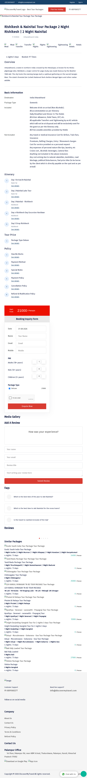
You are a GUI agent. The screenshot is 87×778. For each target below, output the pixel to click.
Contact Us (8, 723)
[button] (39, 538)
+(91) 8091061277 (9, 2)
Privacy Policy (10, 727)
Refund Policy (10, 736)
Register (72, 2)
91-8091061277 (74, 9)
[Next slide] (51, 538)
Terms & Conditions (12, 732)
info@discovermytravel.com (26, 2)
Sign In (80, 2)
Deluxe (14, 388)
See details (15, 186)
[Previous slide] (35, 538)
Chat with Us (71, 774)
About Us (8, 718)
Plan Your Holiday (57, 9)
